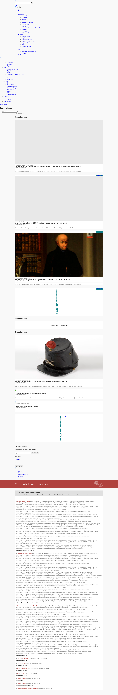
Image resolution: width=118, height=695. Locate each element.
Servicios (24, 31)
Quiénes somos (26, 36)
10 (57, 305)
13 (57, 310)
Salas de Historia (26, 46)
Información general (27, 22)
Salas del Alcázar (26, 48)
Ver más (99, 175)
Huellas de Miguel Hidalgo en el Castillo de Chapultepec (42, 279)
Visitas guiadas (26, 33)
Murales (24, 44)
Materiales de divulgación (29, 51)
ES (17, 7)
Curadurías (25, 16)
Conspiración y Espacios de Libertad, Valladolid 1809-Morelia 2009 (48, 166)
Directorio (20, 471)
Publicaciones (22, 55)
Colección (21, 14)
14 (57, 311)
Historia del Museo (27, 39)
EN (21, 7)
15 (57, 313)
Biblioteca (24, 29)
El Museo (20, 34)
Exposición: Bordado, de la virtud (31, 27)
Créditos (20, 476)
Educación (21, 49)
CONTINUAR (34, 453)
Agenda (24, 26)
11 (57, 306)
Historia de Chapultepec (28, 41)
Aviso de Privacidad (23, 474)
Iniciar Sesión (23, 10)
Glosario (24, 53)
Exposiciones (25, 24)
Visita (19, 21)
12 (57, 308)
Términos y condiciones (24, 472)
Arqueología (25, 43)
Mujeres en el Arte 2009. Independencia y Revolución (41, 223)
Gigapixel (24, 19)
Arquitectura (25, 38)
